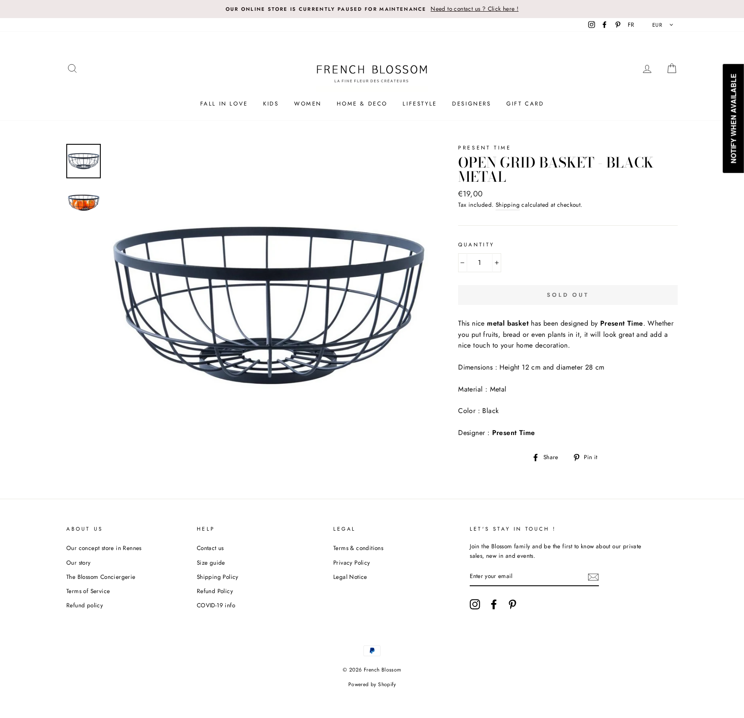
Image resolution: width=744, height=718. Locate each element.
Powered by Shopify (372, 684)
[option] (372, 9)
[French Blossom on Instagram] (475, 604)
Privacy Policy (351, 562)
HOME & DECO (362, 103)
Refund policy (84, 605)
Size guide (211, 562)
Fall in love (224, 103)
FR (631, 24)
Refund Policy (215, 591)
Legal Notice (350, 576)
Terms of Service (88, 591)
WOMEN (308, 103)
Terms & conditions (358, 548)
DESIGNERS (471, 103)
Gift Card (525, 103)
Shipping (508, 204)
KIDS (271, 103)
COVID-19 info (216, 605)
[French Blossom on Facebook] (494, 604)
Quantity (476, 245)
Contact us (210, 548)
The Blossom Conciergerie (101, 576)
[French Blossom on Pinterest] (512, 604)
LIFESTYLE (420, 103)
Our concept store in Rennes (104, 548)
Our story (78, 562)
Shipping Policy (218, 576)
